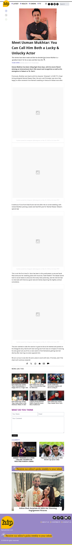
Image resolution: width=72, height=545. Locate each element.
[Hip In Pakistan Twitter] (49, 4)
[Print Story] (40, 364)
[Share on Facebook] (8, 11)
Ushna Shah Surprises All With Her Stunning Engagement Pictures (38, 509)
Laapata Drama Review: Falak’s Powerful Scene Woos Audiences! (37, 403)
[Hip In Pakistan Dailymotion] (54, 4)
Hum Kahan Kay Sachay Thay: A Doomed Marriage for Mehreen (37, 386)
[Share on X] (8, 15)
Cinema (33, 4)
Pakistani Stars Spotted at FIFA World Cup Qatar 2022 (52, 459)
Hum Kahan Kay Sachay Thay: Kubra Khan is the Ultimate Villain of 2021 (19, 403)
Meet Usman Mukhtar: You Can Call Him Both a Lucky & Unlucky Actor (35, 48)
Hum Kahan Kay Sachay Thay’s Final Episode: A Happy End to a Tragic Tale (20, 386)
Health (24, 4)
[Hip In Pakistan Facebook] (52, 4)
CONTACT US (66, 522)
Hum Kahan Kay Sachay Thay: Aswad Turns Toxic (55, 402)
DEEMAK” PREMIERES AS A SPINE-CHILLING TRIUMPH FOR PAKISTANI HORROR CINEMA (24, 459)
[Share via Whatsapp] (8, 19)
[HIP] (6, 3)
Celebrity (16, 440)
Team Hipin (16, 63)
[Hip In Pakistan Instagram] (57, 4)
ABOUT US (45, 522)
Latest (16, 4)
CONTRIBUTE (55, 522)
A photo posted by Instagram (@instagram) (28, 140)
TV (40, 4)
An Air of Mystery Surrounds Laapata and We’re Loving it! (55, 386)
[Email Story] (44, 364)
